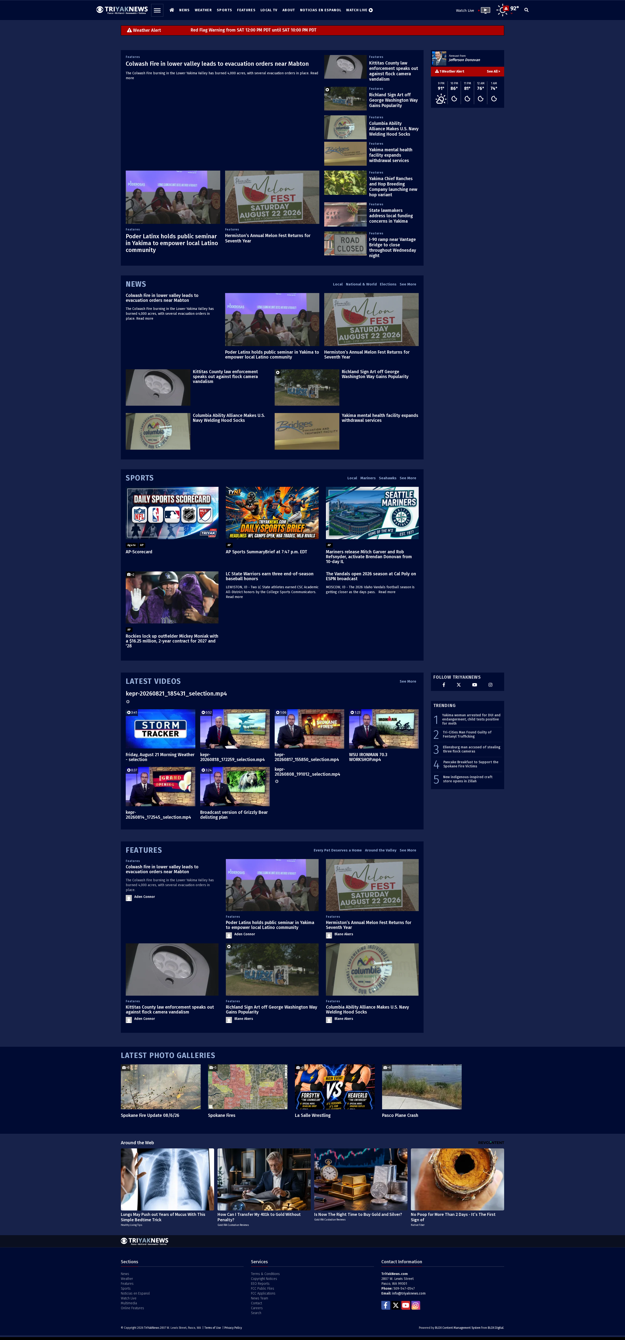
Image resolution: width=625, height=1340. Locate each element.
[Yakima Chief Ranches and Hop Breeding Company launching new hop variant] (345, 183)
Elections (388, 284)
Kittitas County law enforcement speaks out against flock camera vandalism (393, 71)
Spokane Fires (221, 1115)
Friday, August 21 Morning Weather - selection (160, 757)
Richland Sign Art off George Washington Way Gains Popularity (393, 100)
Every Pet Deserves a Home (338, 850)
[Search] (526, 10)
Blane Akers (343, 934)
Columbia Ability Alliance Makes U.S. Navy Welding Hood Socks (393, 129)
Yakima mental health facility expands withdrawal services (390, 155)
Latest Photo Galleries (168, 1055)
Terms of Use (212, 1327)
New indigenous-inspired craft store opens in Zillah (467, 779)
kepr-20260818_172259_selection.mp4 (232, 757)
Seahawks (387, 478)
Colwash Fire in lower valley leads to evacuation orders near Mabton (217, 63)
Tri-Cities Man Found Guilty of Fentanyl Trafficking (467, 734)
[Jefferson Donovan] (439, 58)
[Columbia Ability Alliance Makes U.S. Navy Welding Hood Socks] (345, 127)
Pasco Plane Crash (400, 1115)
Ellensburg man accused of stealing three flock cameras (471, 749)
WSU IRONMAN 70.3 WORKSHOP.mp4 (368, 757)
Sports (140, 478)
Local (338, 284)
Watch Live (465, 10)
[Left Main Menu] (157, 10)
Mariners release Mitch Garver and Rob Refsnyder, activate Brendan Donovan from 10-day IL (369, 556)
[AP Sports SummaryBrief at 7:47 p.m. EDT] (272, 513)
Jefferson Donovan (464, 60)
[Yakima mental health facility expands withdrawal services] (345, 154)
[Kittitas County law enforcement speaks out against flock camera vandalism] (345, 67)
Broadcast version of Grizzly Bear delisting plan (234, 815)
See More (408, 284)
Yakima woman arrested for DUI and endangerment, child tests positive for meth (471, 719)
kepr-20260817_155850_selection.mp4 (307, 757)
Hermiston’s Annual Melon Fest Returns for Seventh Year (367, 354)
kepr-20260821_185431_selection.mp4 (176, 693)
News (136, 284)
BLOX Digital (495, 1327)
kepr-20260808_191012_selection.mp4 (307, 772)
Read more (144, 318)
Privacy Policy (233, 1327)
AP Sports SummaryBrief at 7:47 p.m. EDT (266, 552)
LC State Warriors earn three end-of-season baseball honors (269, 576)
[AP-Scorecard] (172, 513)
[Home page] (122, 8)
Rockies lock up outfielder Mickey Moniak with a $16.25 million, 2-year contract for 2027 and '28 (172, 641)
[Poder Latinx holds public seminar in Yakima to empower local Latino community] (173, 197)
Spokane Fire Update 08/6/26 (150, 1115)
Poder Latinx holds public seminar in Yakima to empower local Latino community (172, 243)
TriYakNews (151, 1327)
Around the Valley (380, 850)
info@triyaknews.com (409, 1293)
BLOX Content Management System (457, 1327)
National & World (361, 284)
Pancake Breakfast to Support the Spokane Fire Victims (470, 764)
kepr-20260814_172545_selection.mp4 (158, 815)
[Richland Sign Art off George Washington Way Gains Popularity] (345, 99)
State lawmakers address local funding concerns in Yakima (391, 216)
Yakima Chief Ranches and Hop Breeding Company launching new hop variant (393, 186)
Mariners (368, 478)
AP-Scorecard (139, 552)
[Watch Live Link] (484, 10)
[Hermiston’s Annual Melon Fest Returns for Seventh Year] (272, 197)
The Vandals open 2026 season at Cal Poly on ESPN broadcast (371, 576)
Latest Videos (153, 681)
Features (133, 57)
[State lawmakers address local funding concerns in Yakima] (345, 214)
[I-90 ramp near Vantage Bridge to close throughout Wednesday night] (345, 243)
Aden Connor (144, 897)
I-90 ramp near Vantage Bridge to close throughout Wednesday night (392, 247)
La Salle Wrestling (313, 1115)
